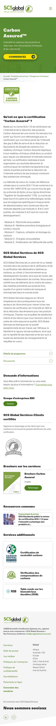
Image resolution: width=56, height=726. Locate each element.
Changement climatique (38, 76)
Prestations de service (19, 76)
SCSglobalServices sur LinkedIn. (5, 717)
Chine (35, 658)
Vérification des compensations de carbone (31, 575)
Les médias (9, 656)
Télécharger (33, 487)
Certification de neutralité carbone (31, 554)
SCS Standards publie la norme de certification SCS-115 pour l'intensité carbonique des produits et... (33, 520)
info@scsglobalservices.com (38, 633)
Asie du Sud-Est (39, 670)
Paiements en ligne (12, 681)
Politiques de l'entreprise (15, 661)
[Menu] (49, 8)
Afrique (36, 649)
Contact (10, 403)
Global (36, 644)
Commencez (17, 56)
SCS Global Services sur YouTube (13, 717)
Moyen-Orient (39, 667)
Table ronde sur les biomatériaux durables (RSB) (31, 591)
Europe (36, 655)
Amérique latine (39, 664)
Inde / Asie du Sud (41, 661)
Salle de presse (10, 650)
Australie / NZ (39, 652)
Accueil (6, 76)
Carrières (8, 645)
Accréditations (10, 676)
